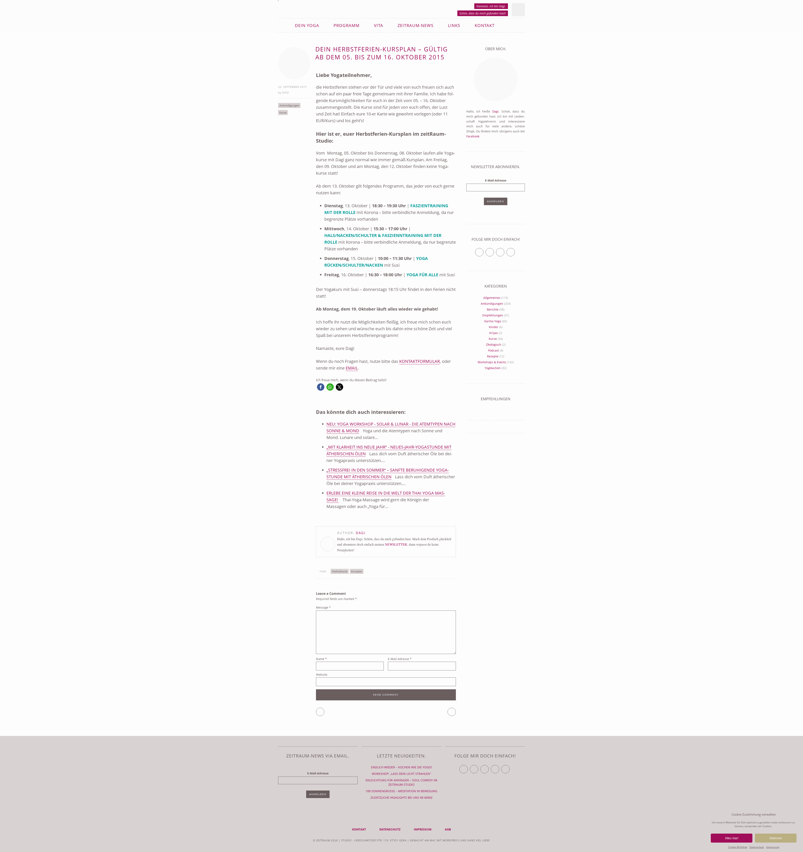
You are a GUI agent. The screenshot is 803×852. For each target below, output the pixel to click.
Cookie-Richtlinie (737, 847)
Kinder (493, 327)
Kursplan (356, 571)
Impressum (772, 847)
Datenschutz (756, 847)
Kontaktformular (419, 361)
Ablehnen (775, 838)
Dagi (285, 92)
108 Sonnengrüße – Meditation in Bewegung (401, 791)
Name (321, 659)
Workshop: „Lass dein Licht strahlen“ (401, 774)
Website (321, 675)
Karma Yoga (492, 321)
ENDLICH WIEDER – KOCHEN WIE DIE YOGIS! (401, 767)
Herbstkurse (339, 571)
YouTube (488, 767)
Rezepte (492, 356)
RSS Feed (509, 767)
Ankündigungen (289, 105)
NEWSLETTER (396, 544)
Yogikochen (493, 368)
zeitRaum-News (415, 25)
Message (323, 607)
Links (454, 25)
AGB (448, 829)
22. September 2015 (292, 87)
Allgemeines (491, 298)
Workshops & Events (492, 362)
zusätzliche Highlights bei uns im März (401, 798)
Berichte (493, 309)
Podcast (493, 350)
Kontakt (485, 25)
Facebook (472, 136)
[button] (320, 387)
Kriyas (493, 333)
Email (352, 368)
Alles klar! (731, 838)
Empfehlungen (492, 315)
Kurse (282, 112)
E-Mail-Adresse (400, 659)
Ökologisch (493, 345)
